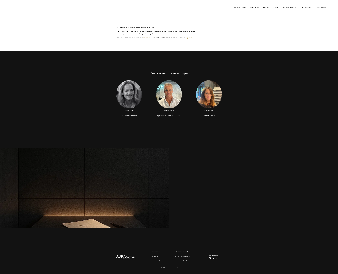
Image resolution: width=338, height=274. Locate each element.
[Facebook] (217, 258)
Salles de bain (254, 7)
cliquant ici (146, 38)
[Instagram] (210, 258)
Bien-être (276, 7)
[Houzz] (213, 258)
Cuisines (266, 7)
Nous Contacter (321, 7)
